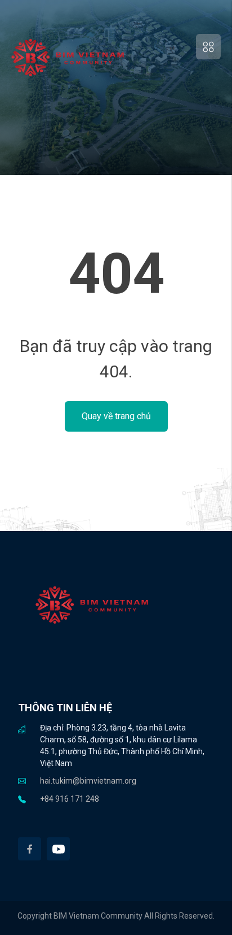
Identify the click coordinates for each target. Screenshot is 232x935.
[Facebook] (29, 848)
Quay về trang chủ (116, 416)
